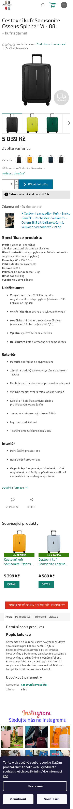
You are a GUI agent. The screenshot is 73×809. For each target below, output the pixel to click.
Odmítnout (18, 799)
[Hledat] (43, 5)
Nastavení (35, 786)
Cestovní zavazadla (34, 694)
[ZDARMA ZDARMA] (18, 547)
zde (5, 776)
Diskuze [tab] (53, 622)
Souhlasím (52, 799)
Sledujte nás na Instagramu (36, 729)
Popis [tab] (8, 622)
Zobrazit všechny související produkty (35, 610)
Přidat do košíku (38, 182)
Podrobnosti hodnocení (51, 44)
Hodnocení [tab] (39, 622)
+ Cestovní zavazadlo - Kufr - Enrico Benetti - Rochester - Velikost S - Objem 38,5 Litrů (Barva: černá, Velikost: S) (41, 220)
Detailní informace (13, 494)
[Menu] (64, 5)
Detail (11, 589)
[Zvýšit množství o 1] (16, 179)
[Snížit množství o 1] (16, 184)
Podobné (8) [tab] (22, 622)
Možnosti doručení (13, 171)
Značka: (16, 48)
